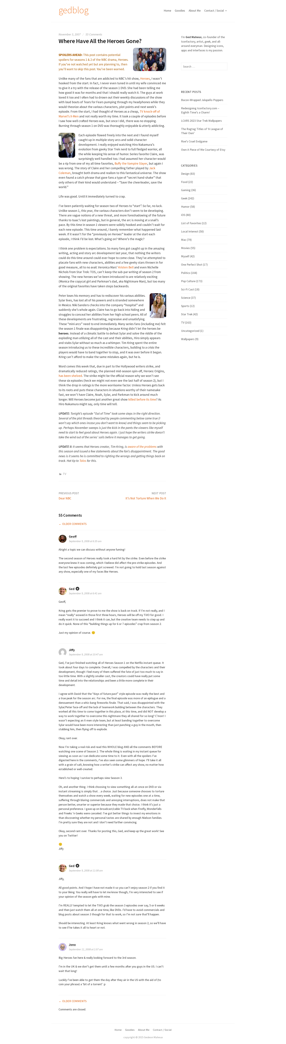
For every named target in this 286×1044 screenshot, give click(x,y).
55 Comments (94, 34)
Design (185, 174)
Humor (185, 206)
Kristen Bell (126, 267)
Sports (185, 306)
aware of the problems (142, 447)
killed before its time (142, 399)
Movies (185, 248)
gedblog (73, 10)
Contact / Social (214, 10)
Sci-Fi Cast (187, 289)
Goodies (180, 10)
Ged (71, 589)
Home (167, 10)
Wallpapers (187, 339)
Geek (184, 198)
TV (64, 474)
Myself (185, 256)
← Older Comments (73, 524)
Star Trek (186, 314)
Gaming (186, 190)
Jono (72, 945)
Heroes (145, 78)
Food (184, 182)
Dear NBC (65, 498)
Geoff (72, 536)
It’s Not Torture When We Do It (145, 498)
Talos (82, 461)
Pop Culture (188, 281)
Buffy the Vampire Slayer (131, 163)
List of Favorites (191, 223)
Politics (185, 273)
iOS (183, 215)
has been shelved (70, 376)
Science (185, 298)
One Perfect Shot (191, 264)
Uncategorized (190, 331)
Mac (183, 240)
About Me (195, 10)
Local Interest (189, 231)
